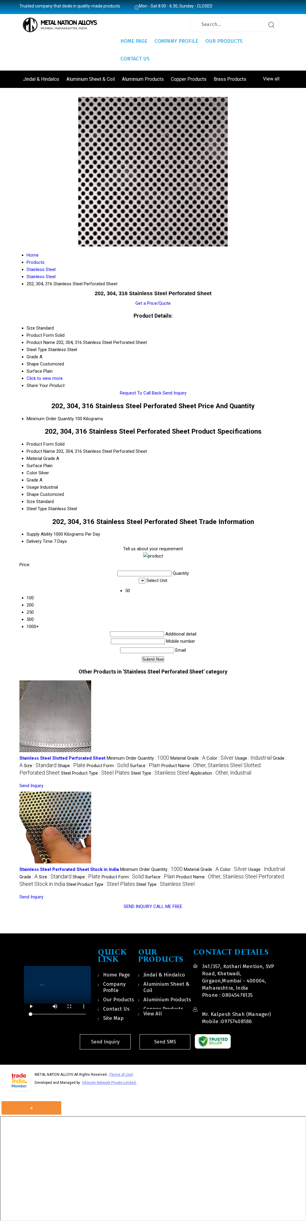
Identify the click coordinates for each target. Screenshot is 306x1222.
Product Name (41, 451)
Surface (34, 465)
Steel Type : (160, 773)
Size (31, 501)
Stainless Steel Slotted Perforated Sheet (62, 758)
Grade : (28, 877)
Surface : (145, 765)
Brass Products (230, 79)
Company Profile (176, 41)
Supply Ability (39, 534)
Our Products (223, 41)
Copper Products (188, 79)
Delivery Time (40, 541)
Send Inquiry (174, 393)
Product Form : (108, 765)
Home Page (133, 41)
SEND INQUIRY (138, 906)
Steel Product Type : (95, 773)
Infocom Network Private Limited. (109, 1083)
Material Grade (41, 458)
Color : (220, 758)
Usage (33, 487)
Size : (40, 765)
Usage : (253, 758)
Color (32, 473)
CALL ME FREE (167, 906)
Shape (33, 494)
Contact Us (134, 59)
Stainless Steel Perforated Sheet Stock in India (69, 869)
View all (271, 79)
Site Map (113, 1018)
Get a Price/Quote (153, 303)
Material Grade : (187, 758)
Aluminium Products (143, 79)
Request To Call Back (140, 393)
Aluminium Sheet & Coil (90, 79)
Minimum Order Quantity (50, 418)
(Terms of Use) (121, 1074)
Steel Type (37, 508)
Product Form (40, 444)
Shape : (71, 765)
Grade (32, 480)
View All (152, 1014)
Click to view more (45, 378)
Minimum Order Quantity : (138, 758)
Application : (220, 773)
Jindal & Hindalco (41, 79)
